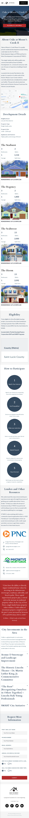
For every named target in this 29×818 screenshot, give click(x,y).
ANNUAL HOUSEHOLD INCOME (10, 753)
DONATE (23, 2)
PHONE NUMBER (6, 737)
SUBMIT (14, 777)
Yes (5, 763)
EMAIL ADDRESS (6, 745)
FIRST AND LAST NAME (8, 729)
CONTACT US (14, 801)
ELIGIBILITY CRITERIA (14, 25)
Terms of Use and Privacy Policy (14, 815)
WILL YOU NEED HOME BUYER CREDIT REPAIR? (14, 768)
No (11, 763)
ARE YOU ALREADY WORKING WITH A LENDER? (14, 761)
